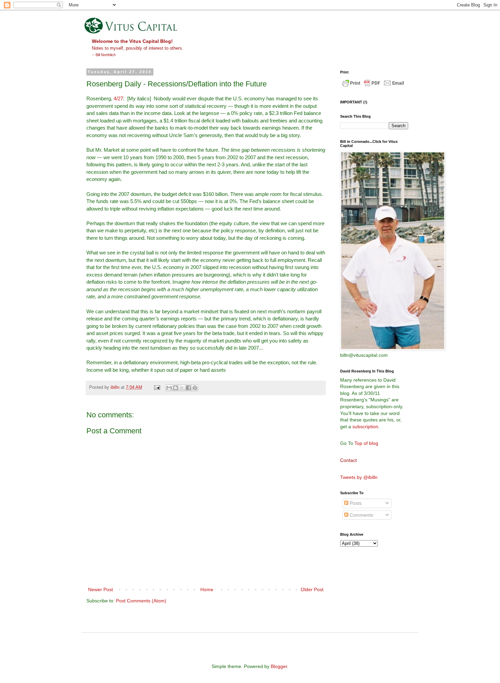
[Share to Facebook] (188, 387)
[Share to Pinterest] (194, 387)
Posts (355, 503)
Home (206, 589)
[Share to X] (182, 387)
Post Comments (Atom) (141, 600)
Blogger (279, 666)
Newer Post (100, 589)
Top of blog (366, 443)
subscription (365, 426)
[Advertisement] (370, 582)
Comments (360, 515)
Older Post (312, 589)
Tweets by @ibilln (359, 477)
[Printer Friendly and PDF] (373, 86)
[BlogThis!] (175, 387)
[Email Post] (157, 387)
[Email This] (169, 387)
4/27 (118, 98)
